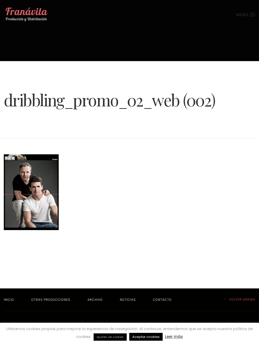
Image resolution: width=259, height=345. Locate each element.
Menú (243, 15)
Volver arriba (241, 299)
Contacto (162, 300)
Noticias (128, 300)
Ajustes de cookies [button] (110, 337)
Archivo (95, 300)
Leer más (174, 336)
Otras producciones (50, 300)
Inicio (9, 300)
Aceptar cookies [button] (146, 336)
